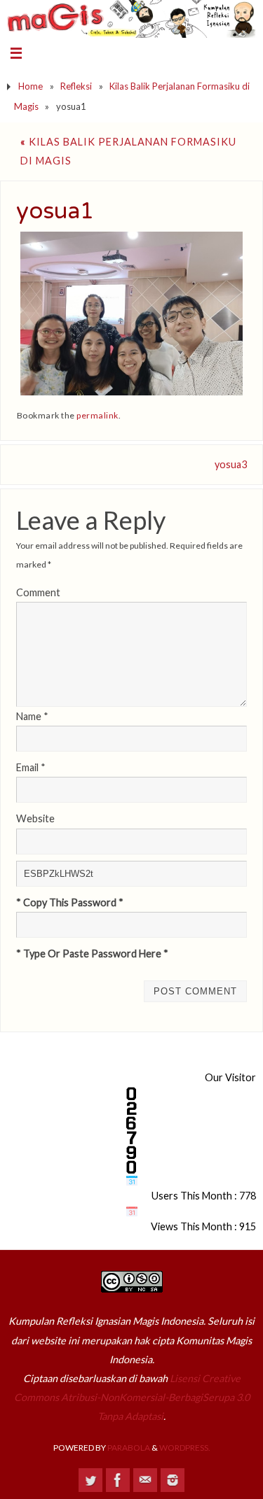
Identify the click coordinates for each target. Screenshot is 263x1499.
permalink (97, 415)
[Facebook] (118, 1480)
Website (35, 818)
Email (31, 767)
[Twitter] (90, 1480)
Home (30, 86)
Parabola (128, 1447)
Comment (38, 592)
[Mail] (145, 1480)
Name (32, 716)
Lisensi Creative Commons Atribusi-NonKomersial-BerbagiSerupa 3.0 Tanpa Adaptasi (132, 1397)
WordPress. (184, 1447)
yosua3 (231, 464)
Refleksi (76, 86)
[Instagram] (172, 1480)
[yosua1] (132, 314)
